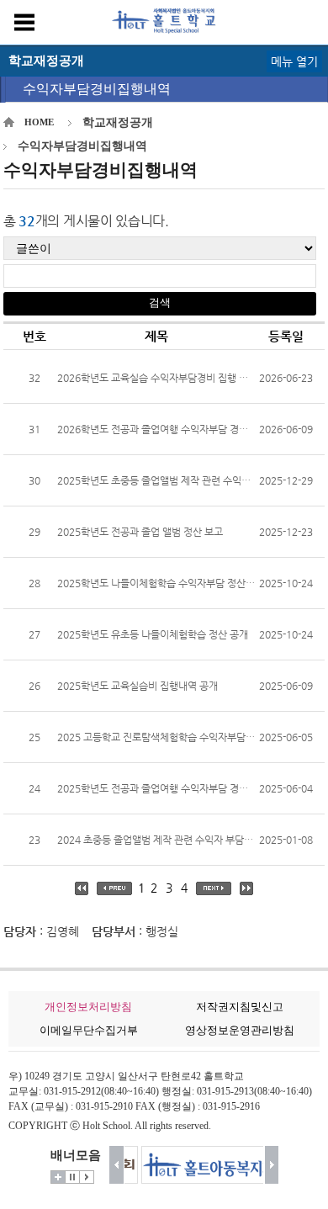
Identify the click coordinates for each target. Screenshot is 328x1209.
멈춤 (72, 1177)
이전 (116, 1165)
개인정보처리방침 (88, 1006)
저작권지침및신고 (239, 1006)
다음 (272, 1165)
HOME (39, 122)
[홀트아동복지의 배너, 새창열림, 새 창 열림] (194, 1165)
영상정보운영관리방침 (239, 1030)
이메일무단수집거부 (89, 1030)
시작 (86, 1177)
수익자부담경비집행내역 (97, 89)
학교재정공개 (117, 122)
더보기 (58, 1177)
